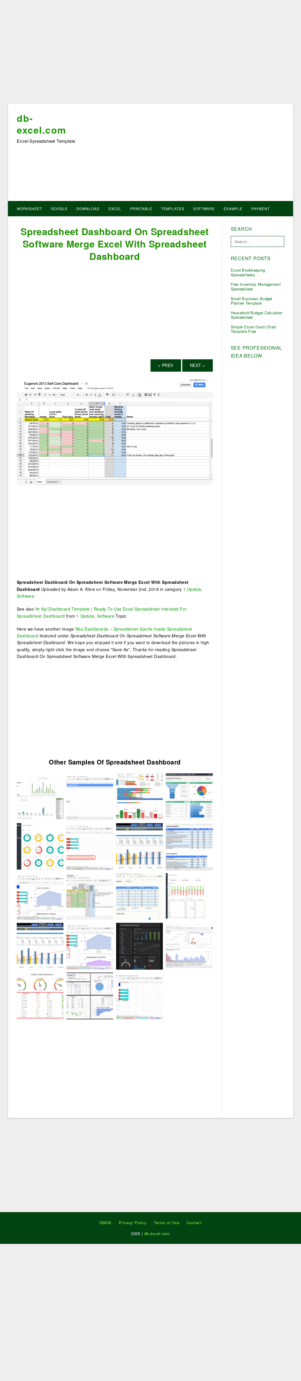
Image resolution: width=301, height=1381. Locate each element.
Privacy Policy (133, 1222)
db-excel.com (41, 124)
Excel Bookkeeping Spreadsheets (248, 272)
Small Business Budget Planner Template (251, 301)
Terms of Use (167, 1222)
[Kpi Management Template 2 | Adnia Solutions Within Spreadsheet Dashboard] (40, 846)
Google (59, 208)
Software (204, 208)
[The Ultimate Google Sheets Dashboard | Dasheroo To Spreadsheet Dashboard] (189, 796)
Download (88, 208)
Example (233, 208)
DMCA (105, 1222)
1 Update (192, 589)
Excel (114, 208)
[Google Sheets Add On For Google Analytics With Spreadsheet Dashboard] (189, 945)
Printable (141, 208)
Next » (197, 365)
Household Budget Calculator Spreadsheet (256, 315)
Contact (194, 1222)
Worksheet (29, 208)
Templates (172, 208)
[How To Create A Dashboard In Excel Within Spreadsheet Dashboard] (40, 796)
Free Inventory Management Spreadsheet (256, 286)
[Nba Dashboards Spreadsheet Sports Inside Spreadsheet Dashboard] (139, 796)
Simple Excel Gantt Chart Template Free (253, 329)
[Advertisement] (150, 54)
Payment (260, 208)
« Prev (165, 365)
